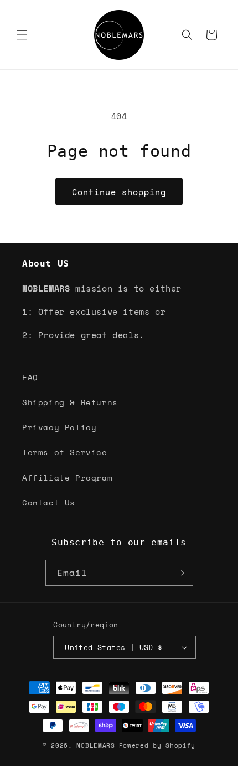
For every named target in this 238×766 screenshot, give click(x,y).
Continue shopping (119, 192)
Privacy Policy (59, 427)
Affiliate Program (67, 477)
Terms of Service (64, 452)
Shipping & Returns (70, 402)
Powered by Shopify (157, 745)
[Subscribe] (180, 573)
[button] (22, 35)
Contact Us (48, 502)
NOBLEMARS (95, 745)
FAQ (30, 377)
